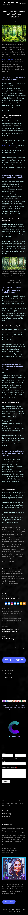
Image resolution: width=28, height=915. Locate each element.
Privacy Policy (22, 909)
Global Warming (6, 620)
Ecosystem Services (6, 617)
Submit (6, 781)
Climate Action (9, 670)
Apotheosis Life (10, 2)
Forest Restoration (13, 618)
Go (23, 648)
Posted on (14, 21)
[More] (24, 603)
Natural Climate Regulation (16, 620)
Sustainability (9, 677)
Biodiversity (6, 611)
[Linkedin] (18, 603)
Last (16, 758)
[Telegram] (15, 603)
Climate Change (7, 608)
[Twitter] (9, 603)
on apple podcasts (14, 660)
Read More (9, 901)
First (3, 758)
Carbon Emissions (14, 611)
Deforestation (19, 615)
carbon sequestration (9, 145)
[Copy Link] (21, 603)
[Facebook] (6, 603)
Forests (19, 618)
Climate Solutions (11, 615)
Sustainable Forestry (13, 622)
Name (4, 753)
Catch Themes (17, 911)
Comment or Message (9, 768)
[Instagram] (12, 603)
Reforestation (5, 622)
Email (4, 761)
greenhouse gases (8, 59)
